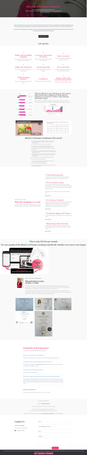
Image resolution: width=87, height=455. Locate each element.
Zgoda (36, 453)
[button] (43, 36)
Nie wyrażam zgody (41, 453)
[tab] (43, 357)
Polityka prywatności (49, 453)
